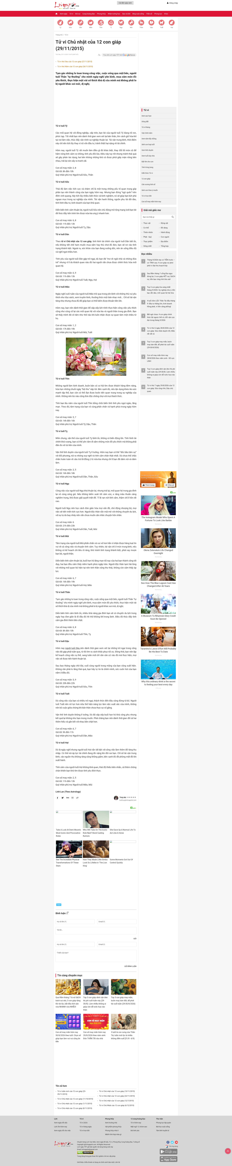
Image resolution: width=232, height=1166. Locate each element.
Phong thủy (101, 14)
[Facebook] (167, 1143)
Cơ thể (146, 228)
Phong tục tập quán (163, 1123)
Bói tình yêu (135, 1130)
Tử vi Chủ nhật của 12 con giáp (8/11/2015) (74, 1108)
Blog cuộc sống (138, 14)
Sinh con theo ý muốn (150, 190)
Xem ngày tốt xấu (60, 1123)
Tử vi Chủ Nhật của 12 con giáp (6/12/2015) (116, 1105)
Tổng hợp (164, 246)
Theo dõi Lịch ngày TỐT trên (113, 55)
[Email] (72, 798)
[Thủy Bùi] (116, 798)
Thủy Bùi (123, 797)
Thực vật (146, 223)
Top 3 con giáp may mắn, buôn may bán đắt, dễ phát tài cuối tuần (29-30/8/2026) (123, 1000)
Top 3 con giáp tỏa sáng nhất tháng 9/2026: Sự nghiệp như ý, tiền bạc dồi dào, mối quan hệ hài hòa (161, 290)
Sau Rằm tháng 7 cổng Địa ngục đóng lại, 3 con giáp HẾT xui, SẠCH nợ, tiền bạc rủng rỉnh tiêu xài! (161, 276)
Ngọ (121, 27)
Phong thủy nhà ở (111, 1130)
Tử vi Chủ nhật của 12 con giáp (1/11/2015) (74, 1104)
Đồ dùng (164, 228)
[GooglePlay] (168, 1154)
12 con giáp (146, 179)
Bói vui (77, 14)
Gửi (135, 939)
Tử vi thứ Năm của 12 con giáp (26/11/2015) (75, 66)
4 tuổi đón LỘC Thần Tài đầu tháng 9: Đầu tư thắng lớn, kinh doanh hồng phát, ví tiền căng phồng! (161, 304)
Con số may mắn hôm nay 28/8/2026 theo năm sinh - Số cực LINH (160, 358)
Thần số (149, 14)
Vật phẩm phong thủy (113, 1127)
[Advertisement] (91, 101)
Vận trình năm (147, 133)
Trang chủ (59, 35)
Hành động (165, 232)
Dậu (151, 27)
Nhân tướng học (114, 14)
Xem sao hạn (146, 116)
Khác (166, 14)
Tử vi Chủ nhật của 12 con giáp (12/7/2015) (116, 1101)
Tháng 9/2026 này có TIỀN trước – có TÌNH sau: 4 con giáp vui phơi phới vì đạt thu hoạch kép (161, 263)
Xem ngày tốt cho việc (62, 1130)
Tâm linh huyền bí (162, 1130)
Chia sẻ (170, 485)
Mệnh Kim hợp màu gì (113, 1134)
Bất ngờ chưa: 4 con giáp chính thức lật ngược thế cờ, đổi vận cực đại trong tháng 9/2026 (161, 317)
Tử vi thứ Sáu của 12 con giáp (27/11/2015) (74, 61)
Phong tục (158, 14)
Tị (111, 27)
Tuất (161, 27)
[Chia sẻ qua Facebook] (57, 798)
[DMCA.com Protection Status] (85, 1154)
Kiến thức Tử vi (147, 173)
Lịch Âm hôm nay (60, 1127)
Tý (60, 27)
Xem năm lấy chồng (149, 139)
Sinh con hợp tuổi (148, 144)
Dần (80, 27)
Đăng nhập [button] (173, 3)
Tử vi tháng (146, 127)
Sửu (70, 27)
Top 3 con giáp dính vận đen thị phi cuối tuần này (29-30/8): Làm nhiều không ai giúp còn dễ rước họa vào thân (95, 1003)
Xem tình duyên (147, 150)
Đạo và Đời (126, 14)
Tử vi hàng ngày (86, 1127)
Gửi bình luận (130, 966)
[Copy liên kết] (77, 798)
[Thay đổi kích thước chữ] (99, 55)
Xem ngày (63, 14)
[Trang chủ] (56, 14)
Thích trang (149, 485)
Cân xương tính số (148, 184)
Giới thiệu (80, 1162)
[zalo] (68, 798)
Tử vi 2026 (83, 1123)
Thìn (100, 27)
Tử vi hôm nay (136, 1123)
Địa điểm (164, 241)
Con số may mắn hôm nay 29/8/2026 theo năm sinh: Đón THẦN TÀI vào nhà (94, 1035)
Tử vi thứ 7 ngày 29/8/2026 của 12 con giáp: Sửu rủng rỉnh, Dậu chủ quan (160, 388)
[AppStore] (168, 1161)
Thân (141, 27)
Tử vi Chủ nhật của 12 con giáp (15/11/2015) (117, 1091)
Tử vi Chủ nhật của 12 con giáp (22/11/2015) (117, 1096)
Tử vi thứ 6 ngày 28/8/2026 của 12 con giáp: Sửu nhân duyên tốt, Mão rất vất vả (161, 331)
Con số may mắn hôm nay (151, 202)
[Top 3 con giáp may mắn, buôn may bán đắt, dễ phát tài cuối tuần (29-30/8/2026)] (123, 987)
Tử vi (71, 14)
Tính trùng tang (147, 167)
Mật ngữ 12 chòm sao (139, 1127)
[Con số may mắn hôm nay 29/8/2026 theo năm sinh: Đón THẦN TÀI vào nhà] (96, 1021)
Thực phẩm (147, 241)
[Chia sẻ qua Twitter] (63, 798)
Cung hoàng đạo (88, 14)
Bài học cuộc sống (163, 1127)
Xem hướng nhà (111, 1123)
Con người (165, 237)
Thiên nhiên (148, 232)
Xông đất (145, 122)
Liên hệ (117, 1162)
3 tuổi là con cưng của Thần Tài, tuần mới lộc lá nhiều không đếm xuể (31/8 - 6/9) (123, 1035)
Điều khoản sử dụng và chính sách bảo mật (99, 1162)
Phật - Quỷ (147, 237)
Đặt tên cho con (147, 162)
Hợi (172, 27)
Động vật (164, 223)
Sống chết (147, 246)
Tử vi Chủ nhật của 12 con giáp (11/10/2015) (75, 1099)
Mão (90, 27)
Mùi (131, 27)
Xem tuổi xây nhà (148, 156)
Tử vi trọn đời (146, 196)
